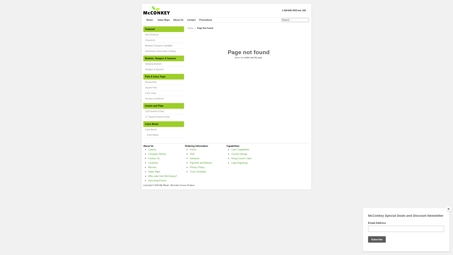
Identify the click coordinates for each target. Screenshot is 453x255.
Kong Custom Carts (241, 158)
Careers (152, 149)
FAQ (192, 154)
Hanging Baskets (153, 64)
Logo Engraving (239, 163)
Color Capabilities (240, 149)
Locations (153, 163)
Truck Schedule (198, 171)
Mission (152, 167)
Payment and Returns (201, 163)
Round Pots (150, 82)
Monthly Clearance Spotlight (158, 45)
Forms (193, 149)
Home (190, 28)
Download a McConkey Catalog (160, 51)
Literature (194, 158)
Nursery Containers (154, 98)
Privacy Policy (197, 167)
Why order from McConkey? (162, 176)
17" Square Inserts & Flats (157, 117)
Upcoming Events (157, 180)
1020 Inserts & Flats (154, 111)
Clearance (150, 40)
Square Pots (151, 87)
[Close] (448, 209)
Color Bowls (151, 129)
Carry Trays (150, 93)
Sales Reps (154, 171)
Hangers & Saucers (154, 69)
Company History (157, 154)
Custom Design (239, 154)
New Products (152, 34)
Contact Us (154, 158)
